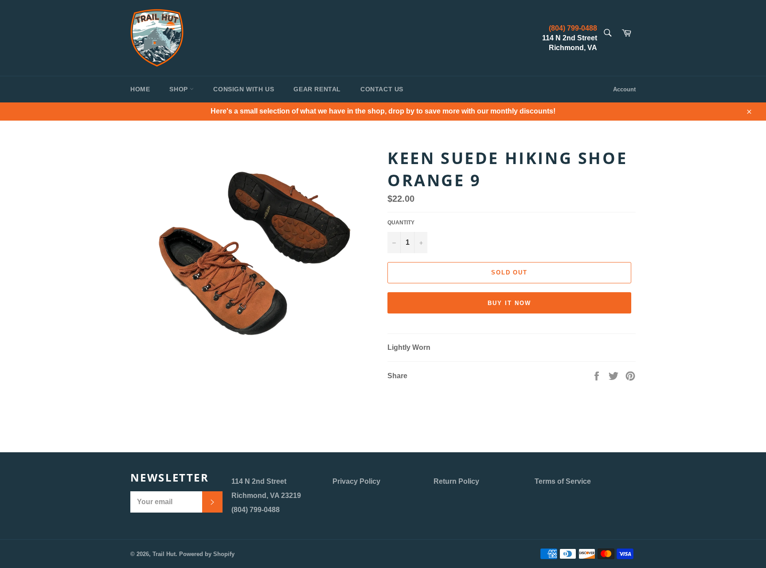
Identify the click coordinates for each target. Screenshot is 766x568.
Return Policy (456, 481)
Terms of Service (563, 481)
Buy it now (509, 303)
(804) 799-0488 (573, 28)
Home (140, 89)
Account (624, 89)
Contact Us (381, 89)
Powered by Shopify (206, 554)
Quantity (400, 222)
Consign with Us (243, 89)
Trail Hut (164, 554)
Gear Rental (317, 89)
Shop (179, 89)
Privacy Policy (356, 481)
